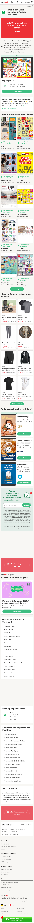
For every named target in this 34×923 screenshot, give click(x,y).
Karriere (3, 849)
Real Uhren (8, 639)
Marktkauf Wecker (10, 748)
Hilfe (2, 908)
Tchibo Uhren (8, 643)
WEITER (17, 32)
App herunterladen (6, 887)
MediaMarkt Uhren (10, 649)
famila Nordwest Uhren (12, 636)
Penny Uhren (8, 656)
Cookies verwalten (22, 914)
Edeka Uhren (8, 629)
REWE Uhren (8, 633)
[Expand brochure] (17, 67)
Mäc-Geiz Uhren (9, 666)
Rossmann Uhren (9, 673)
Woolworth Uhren (10, 659)
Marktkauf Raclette (10, 768)
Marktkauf (5, 831)
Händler (11, 829)
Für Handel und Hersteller (8, 846)
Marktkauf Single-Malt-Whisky (14, 761)
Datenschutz (4, 911)
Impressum (20, 908)
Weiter (26, 505)
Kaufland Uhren (9, 626)
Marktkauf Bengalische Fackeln (14, 741)
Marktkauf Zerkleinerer (11, 778)
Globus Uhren (8, 646)
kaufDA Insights (5, 885)
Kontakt (19, 911)
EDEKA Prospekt (5, 857)
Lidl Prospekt (4, 874)
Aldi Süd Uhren (9, 676)
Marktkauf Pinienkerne (11, 754)
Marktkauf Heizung (10, 734)
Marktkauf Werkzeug (11, 737)
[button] (17, 74)
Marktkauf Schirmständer (12, 781)
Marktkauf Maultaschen (12, 758)
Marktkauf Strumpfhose (12, 764)
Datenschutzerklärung (24, 522)
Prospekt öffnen (17, 91)
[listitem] (9, 133)
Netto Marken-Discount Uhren (14, 663)
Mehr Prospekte (17, 289)
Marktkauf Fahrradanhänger (13, 744)
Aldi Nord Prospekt (6, 869)
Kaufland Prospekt (6, 859)
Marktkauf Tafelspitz (11, 751)
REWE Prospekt (5, 862)
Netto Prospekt (5, 872)
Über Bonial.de (5, 844)
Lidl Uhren (7, 653)
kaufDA (4, 829)
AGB (2, 914)
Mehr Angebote (17, 404)
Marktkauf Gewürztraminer (13, 774)
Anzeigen (28, 6)
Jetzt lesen (17, 611)
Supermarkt (19, 829)
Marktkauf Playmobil (11, 771)
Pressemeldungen (6, 890)
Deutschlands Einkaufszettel (9, 882)
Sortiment (14, 831)
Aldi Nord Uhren (9, 669)
